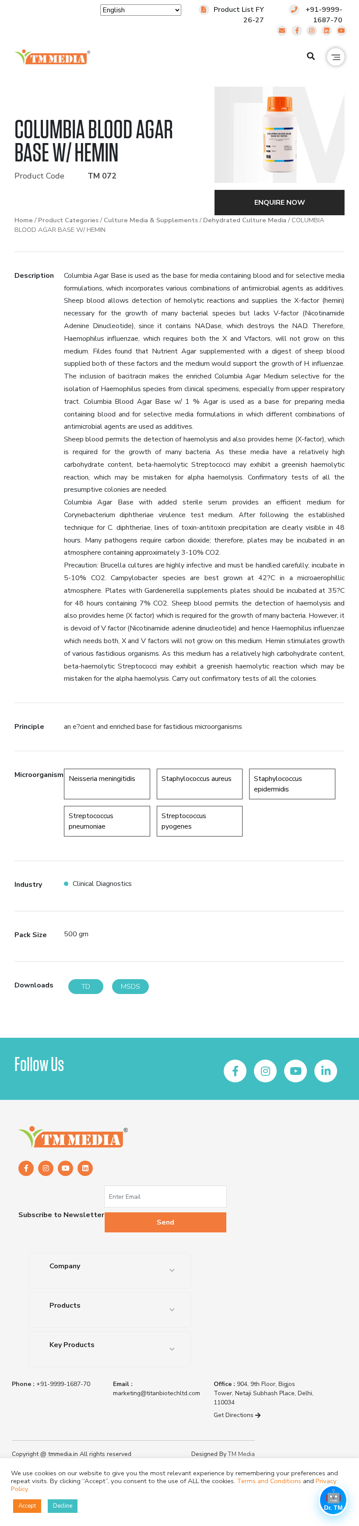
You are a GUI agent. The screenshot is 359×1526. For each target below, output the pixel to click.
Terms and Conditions (269, 1481)
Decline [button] (62, 1506)
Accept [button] (27, 1506)
